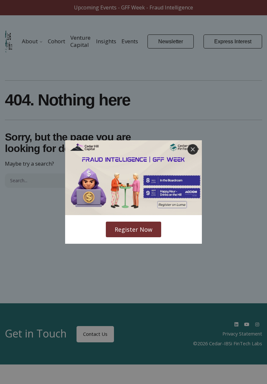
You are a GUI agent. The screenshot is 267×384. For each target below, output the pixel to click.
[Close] (193, 149)
